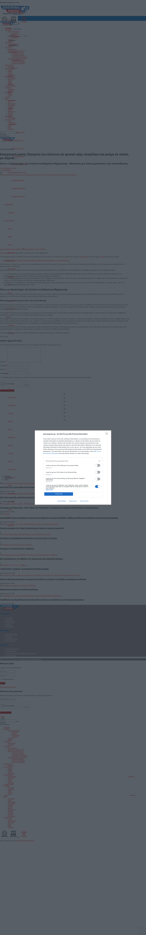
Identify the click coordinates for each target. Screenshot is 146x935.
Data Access (73, 501)
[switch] (97, 465)
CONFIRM (58, 494)
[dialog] (73, 467)
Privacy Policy (84, 501)
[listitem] (73, 461)
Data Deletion (62, 501)
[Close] (107, 434)
